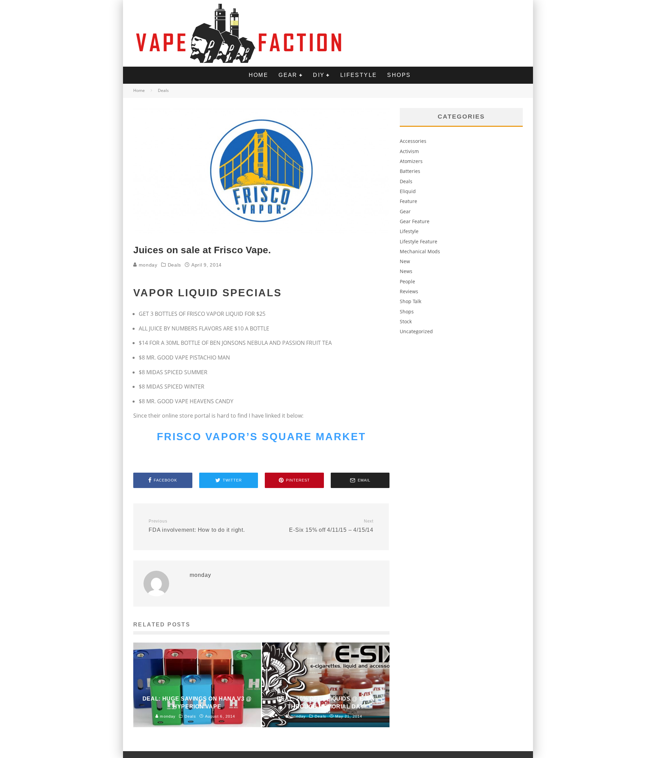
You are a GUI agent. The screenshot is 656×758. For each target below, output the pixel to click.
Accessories (413, 141)
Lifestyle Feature (418, 241)
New (405, 261)
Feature (408, 201)
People (407, 281)
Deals (174, 265)
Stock (406, 321)
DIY (319, 75)
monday (147, 265)
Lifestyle (358, 75)
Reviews (409, 291)
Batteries (410, 171)
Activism (409, 151)
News (406, 271)
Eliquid (408, 191)
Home (259, 75)
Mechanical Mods (420, 251)
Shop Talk (410, 301)
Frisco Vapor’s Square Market (261, 436)
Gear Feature (414, 221)
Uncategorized (416, 331)
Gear (288, 75)
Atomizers (411, 161)
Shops (399, 75)
